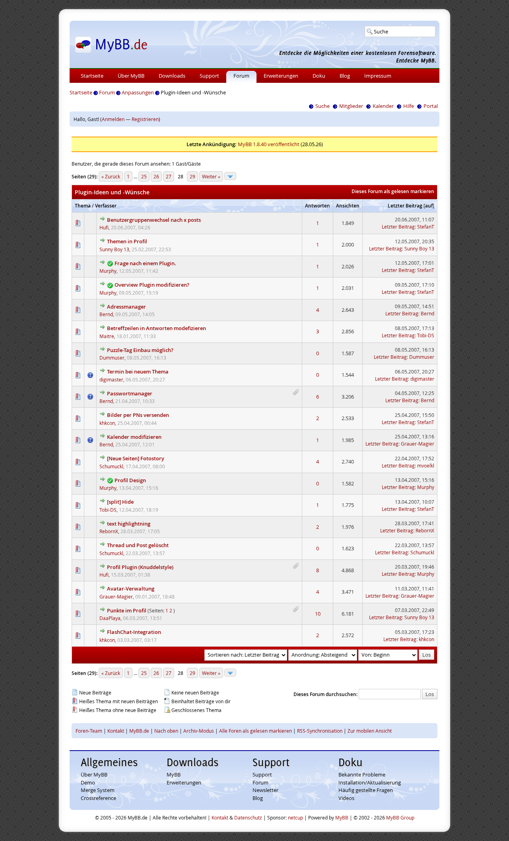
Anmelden (113, 119)
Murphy (108, 271)
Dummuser (111, 357)
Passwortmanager (129, 393)
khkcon (107, 423)
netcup (295, 817)
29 (192, 176)
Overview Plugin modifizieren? (152, 284)
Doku (319, 75)
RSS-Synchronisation (319, 731)
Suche (322, 106)
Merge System (98, 790)
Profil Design (130, 480)
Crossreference (98, 798)
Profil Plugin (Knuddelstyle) (140, 567)
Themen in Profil (127, 241)
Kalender (383, 106)
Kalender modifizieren (134, 436)
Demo (88, 782)
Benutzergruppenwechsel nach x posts (154, 219)
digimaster (111, 379)
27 (168, 176)
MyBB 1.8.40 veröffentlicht (268, 144)
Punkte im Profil (126, 610)
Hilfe (408, 106)
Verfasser (106, 205)
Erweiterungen (281, 75)
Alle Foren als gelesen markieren (255, 731)
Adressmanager (126, 306)
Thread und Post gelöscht (138, 545)
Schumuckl (111, 466)
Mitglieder (351, 106)
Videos (346, 798)
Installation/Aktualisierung (369, 782)
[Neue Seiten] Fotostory (135, 458)
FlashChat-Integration (134, 632)
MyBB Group (400, 817)
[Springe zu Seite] (230, 176)
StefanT (425, 226)
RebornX (108, 531)
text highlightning (128, 523)
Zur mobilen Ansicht (370, 731)
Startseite (92, 75)
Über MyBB (131, 75)
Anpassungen (138, 92)
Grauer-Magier (417, 443)
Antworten (317, 205)
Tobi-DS (425, 335)
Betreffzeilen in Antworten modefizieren (156, 328)
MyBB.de (139, 731)
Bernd (106, 314)
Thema (83, 205)
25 (144, 176)
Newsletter (265, 790)
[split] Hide (120, 501)
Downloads (172, 75)
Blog (345, 75)
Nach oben (166, 731)
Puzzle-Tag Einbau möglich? (140, 350)
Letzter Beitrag (405, 205)
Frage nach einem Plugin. (145, 263)
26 (156, 176)
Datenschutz (248, 817)
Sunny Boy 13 (114, 249)
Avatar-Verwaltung (130, 588)
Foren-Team (89, 731)
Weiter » (211, 176)
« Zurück (110, 176)
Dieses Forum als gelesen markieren (393, 191)
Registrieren (145, 119)
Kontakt (115, 731)
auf (429, 205)
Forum (241, 75)
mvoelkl (425, 465)
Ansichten (347, 205)
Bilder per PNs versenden (138, 415)
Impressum (377, 75)
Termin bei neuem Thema (138, 371)
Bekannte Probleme (361, 774)
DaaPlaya (109, 618)
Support (209, 75)
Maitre (106, 336)
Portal (431, 106)
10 (318, 613)
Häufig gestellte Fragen (365, 790)
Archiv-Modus (198, 731)
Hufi (104, 227)
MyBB (174, 774)
